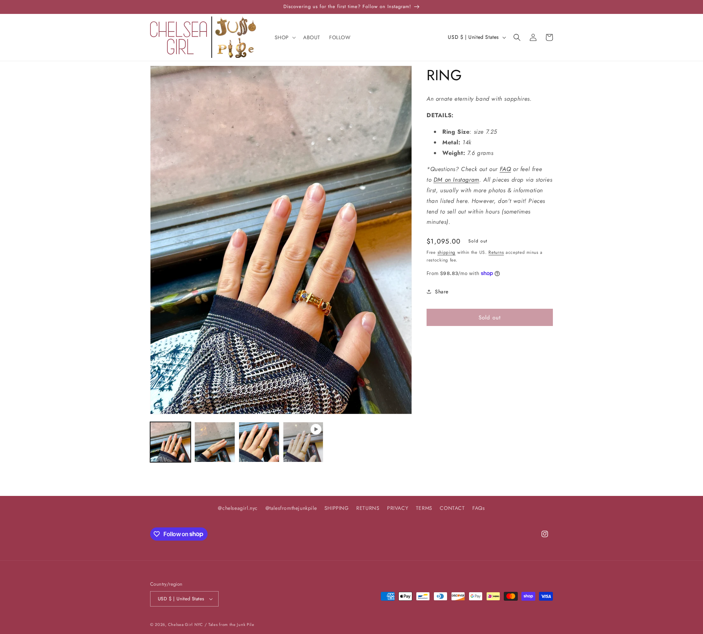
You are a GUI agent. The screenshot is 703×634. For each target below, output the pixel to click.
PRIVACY (397, 508)
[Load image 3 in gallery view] (259, 442)
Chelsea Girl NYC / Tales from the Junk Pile (211, 624)
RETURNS (367, 508)
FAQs (478, 508)
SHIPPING (336, 508)
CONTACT (452, 508)
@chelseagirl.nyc (238, 508)
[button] (284, 37)
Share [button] (442, 291)
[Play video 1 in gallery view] (303, 442)
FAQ (505, 169)
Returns (496, 252)
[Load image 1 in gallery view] (170, 442)
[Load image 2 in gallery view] (214, 442)
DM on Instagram (456, 179)
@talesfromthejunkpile (291, 508)
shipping (447, 252)
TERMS (424, 508)
